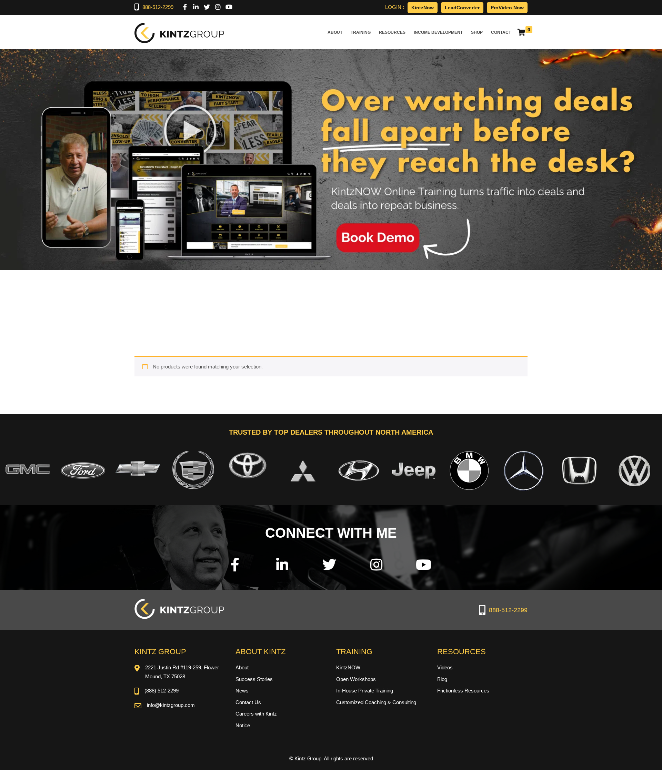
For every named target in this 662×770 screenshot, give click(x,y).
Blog (442, 679)
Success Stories (254, 679)
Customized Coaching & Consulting (376, 702)
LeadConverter (462, 7)
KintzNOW (348, 667)
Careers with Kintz (256, 714)
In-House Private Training (364, 690)
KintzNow (422, 7)
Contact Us (248, 702)
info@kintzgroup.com (171, 705)
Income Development (438, 32)
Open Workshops (356, 679)
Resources (392, 32)
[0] (521, 32)
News (242, 690)
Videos (445, 667)
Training (361, 32)
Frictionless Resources (463, 690)
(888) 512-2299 (161, 690)
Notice (242, 725)
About (335, 32)
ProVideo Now (507, 7)
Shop (477, 32)
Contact (501, 32)
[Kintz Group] (179, 32)
